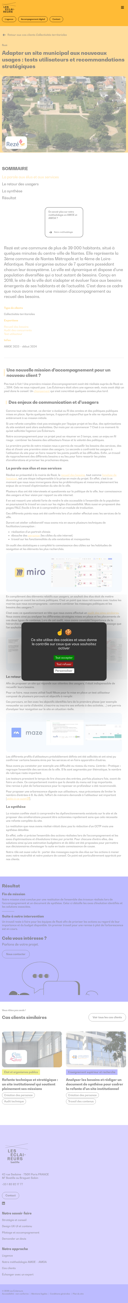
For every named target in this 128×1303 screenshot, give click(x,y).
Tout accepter (64, 657)
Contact (56, 19)
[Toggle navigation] (122, 7)
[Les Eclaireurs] (17, 7)
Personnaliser (63, 670)
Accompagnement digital (33, 19)
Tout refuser (64, 664)
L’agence (9, 19)
